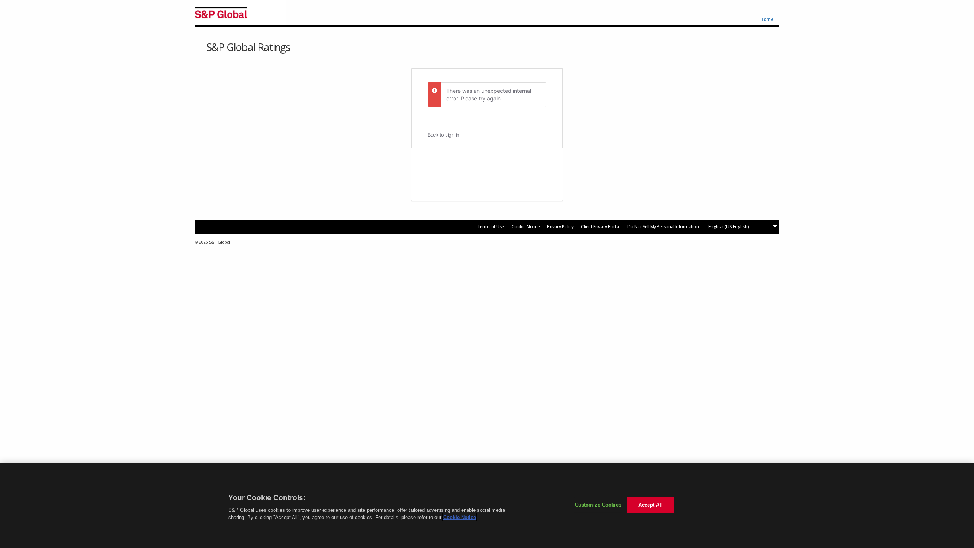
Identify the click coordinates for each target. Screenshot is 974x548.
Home (766, 19)
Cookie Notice (526, 226)
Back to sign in (444, 135)
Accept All (650, 505)
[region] (487, 505)
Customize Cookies (598, 505)
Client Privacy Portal (600, 226)
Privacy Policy (560, 226)
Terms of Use (490, 226)
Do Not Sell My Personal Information (663, 226)
